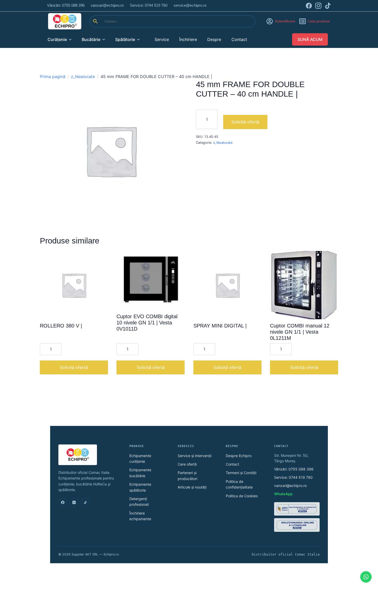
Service (162, 39)
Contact (239, 39)
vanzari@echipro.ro (290, 485)
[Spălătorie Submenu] (140, 39)
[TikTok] (85, 502)
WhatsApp (283, 494)
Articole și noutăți (192, 487)
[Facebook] (62, 502)
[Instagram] (74, 502)
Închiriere (188, 39)
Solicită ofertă (245, 121)
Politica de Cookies (242, 496)
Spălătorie (125, 39)
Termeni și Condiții (241, 472)
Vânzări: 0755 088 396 (293, 469)
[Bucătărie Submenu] (105, 39)
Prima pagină (52, 76)
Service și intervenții (194, 455)
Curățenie (57, 39)
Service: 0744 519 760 (293, 477)
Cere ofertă (187, 464)
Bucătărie (91, 39)
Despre (214, 39)
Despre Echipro (238, 455)
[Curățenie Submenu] (72, 39)
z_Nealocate (83, 76)
